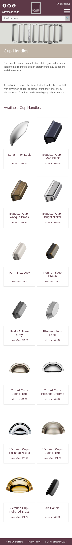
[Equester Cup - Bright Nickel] (52, 205)
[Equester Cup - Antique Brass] (19, 205)
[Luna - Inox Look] (19, 146)
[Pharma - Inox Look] (52, 323)
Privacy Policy (34, 542)
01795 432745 (10, 12)
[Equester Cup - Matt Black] (52, 146)
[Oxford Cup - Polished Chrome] (52, 382)
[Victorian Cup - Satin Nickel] (52, 441)
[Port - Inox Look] (19, 264)
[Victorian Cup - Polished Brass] (19, 499)
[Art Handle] (52, 499)
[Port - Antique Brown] (52, 264)
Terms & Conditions (14, 542)
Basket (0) (65, 4)
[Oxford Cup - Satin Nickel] (19, 382)
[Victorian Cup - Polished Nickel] (19, 441)
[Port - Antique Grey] (19, 323)
